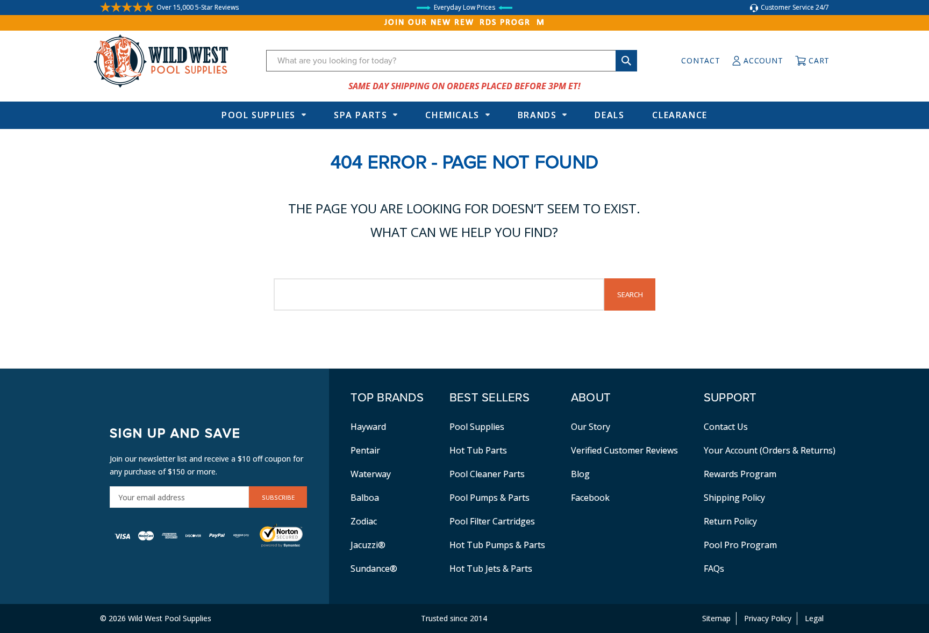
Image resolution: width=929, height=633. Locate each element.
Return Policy (730, 521)
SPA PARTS (360, 115)
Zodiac (364, 521)
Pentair (365, 450)
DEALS (609, 115)
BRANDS (537, 115)
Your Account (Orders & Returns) (769, 450)
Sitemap (716, 618)
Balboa (365, 497)
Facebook (590, 497)
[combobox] (451, 60)
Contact (700, 60)
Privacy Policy (767, 618)
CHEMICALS (452, 115)
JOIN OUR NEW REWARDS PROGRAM (464, 22)
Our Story (590, 427)
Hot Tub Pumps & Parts (497, 545)
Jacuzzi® (368, 545)
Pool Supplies (258, 115)
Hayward (368, 427)
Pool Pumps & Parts (489, 497)
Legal (814, 618)
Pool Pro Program (740, 545)
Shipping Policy (734, 497)
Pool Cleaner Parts (487, 474)
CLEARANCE (679, 115)
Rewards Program (740, 474)
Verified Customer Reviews (624, 450)
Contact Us (726, 427)
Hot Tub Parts (478, 450)
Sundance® (374, 568)
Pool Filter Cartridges (492, 521)
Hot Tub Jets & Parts (490, 568)
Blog (580, 474)
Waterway (371, 474)
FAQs (714, 568)
